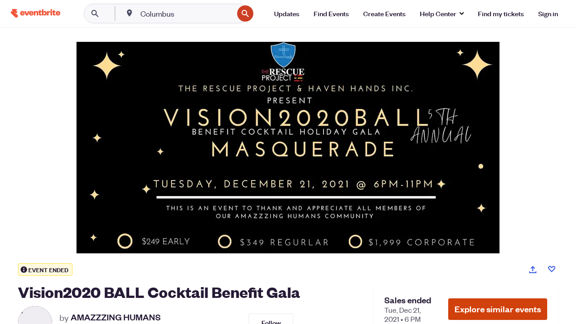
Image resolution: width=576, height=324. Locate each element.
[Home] (35, 13)
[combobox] (186, 13)
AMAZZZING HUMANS (116, 317)
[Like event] (551, 269)
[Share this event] (533, 270)
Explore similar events (497, 309)
